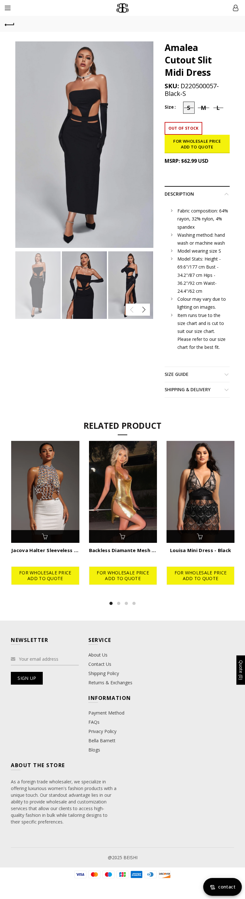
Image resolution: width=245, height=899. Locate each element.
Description (179, 194)
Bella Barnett (101, 740)
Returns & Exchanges (110, 683)
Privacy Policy (102, 731)
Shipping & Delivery (188, 389)
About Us (98, 655)
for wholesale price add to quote (197, 144)
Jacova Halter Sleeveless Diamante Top (45, 550)
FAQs (94, 722)
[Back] (10, 24)
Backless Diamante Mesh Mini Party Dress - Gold (123, 550)
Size (169, 107)
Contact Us (99, 664)
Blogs (94, 750)
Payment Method (106, 713)
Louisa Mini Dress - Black (200, 550)
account (235, 8)
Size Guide (177, 374)
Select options (45, 536)
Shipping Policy (103, 673)
